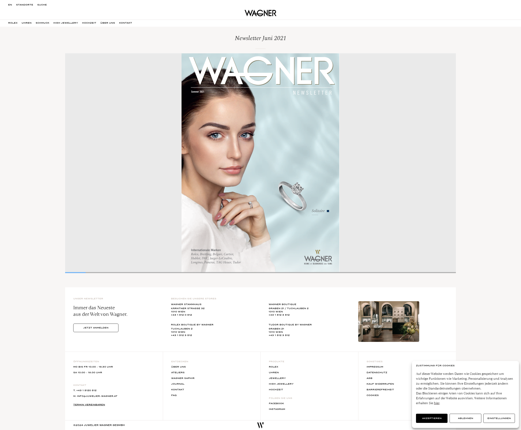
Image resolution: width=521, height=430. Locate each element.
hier (436, 403)
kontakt (125, 23)
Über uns (178, 366)
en (10, 4)
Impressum (375, 366)
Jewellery (277, 378)
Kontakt (177, 389)
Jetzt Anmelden (95, 327)
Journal (177, 384)
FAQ (174, 395)
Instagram (277, 409)
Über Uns (107, 23)
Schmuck (42, 23)
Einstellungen (499, 418)
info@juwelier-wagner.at (97, 396)
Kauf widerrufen (380, 384)
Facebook (276, 403)
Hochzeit (89, 23)
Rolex (13, 23)
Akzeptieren (432, 418)
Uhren (27, 23)
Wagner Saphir (183, 378)
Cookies (373, 395)
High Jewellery (65, 23)
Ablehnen (465, 418)
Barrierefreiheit (380, 389)
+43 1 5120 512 (86, 390)
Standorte (24, 4)
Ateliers (178, 372)
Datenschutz (377, 372)
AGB (369, 378)
